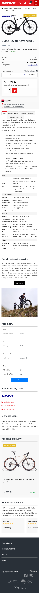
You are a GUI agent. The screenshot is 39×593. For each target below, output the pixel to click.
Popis (4, 114)
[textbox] (19, 75)
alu (21, 374)
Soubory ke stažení (15, 117)
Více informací (20, 283)
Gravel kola (26, 8)
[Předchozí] (3, 469)
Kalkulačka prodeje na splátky (14, 104)
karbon (22, 334)
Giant (36, 57)
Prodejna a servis (8, 549)
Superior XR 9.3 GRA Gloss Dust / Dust (19, 479)
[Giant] (20, 396)
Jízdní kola (17, 8)
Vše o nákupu (7, 543)
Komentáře (13, 114)
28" (21, 370)
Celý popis (12, 51)
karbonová (23, 358)
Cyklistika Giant (9, 402)
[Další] (35, 469)
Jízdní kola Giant (9, 406)
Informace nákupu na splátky (14, 107)
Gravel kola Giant (10, 409)
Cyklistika (8, 8)
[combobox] (20, 75)
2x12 (21, 346)
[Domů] (2, 8)
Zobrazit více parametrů (19, 380)
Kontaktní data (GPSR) (27, 114)
